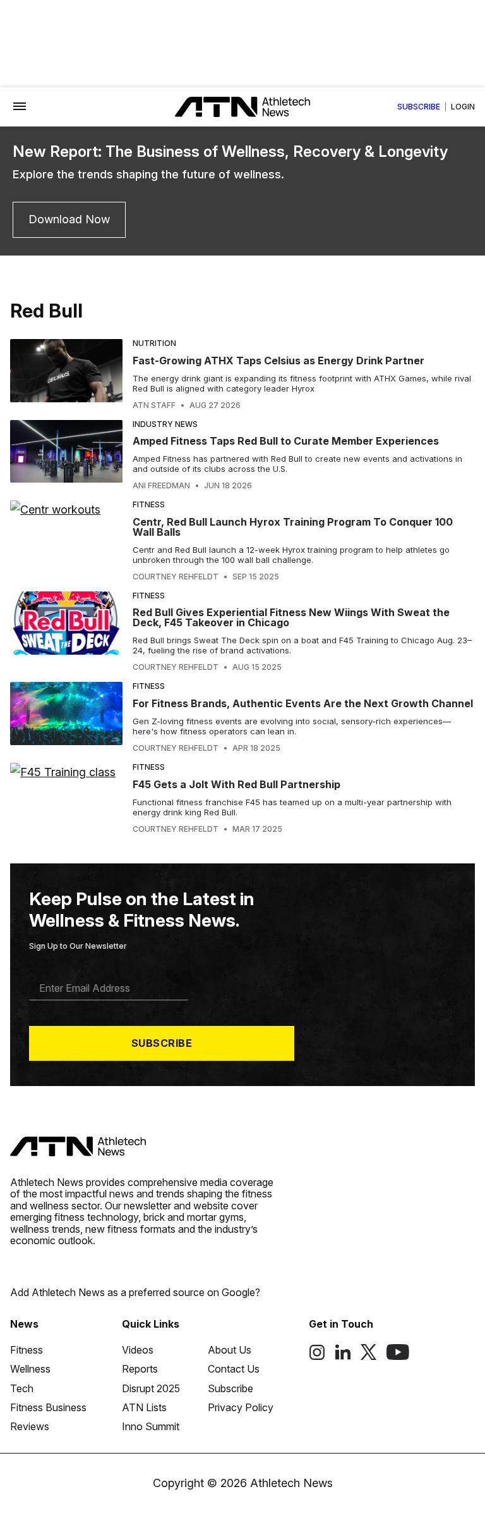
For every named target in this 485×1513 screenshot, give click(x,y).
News (24, 1324)
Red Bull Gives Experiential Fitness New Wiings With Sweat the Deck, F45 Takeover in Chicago (291, 617)
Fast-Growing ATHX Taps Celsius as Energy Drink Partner (278, 360)
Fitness (149, 504)
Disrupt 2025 (151, 1388)
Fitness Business (48, 1407)
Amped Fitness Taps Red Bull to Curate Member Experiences (286, 441)
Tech (21, 1388)
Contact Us (234, 1368)
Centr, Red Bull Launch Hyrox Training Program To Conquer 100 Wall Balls (293, 527)
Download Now (69, 219)
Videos (137, 1349)
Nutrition (154, 343)
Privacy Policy (240, 1407)
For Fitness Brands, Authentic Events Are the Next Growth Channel (303, 703)
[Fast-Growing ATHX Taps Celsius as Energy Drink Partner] (66, 374)
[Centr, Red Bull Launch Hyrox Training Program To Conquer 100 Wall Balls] (66, 540)
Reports (140, 1368)
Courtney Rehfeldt (176, 576)
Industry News (165, 424)
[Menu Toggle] (19, 106)
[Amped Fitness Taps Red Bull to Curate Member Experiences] (66, 455)
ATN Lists (144, 1407)
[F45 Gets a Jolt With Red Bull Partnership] (66, 798)
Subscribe (418, 106)
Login (463, 106)
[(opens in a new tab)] (317, 1356)
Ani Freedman (161, 485)
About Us (229, 1349)
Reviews (29, 1426)
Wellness (30, 1368)
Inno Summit (150, 1426)
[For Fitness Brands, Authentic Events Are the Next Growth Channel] (66, 717)
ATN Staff (154, 405)
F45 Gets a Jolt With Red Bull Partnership (236, 784)
